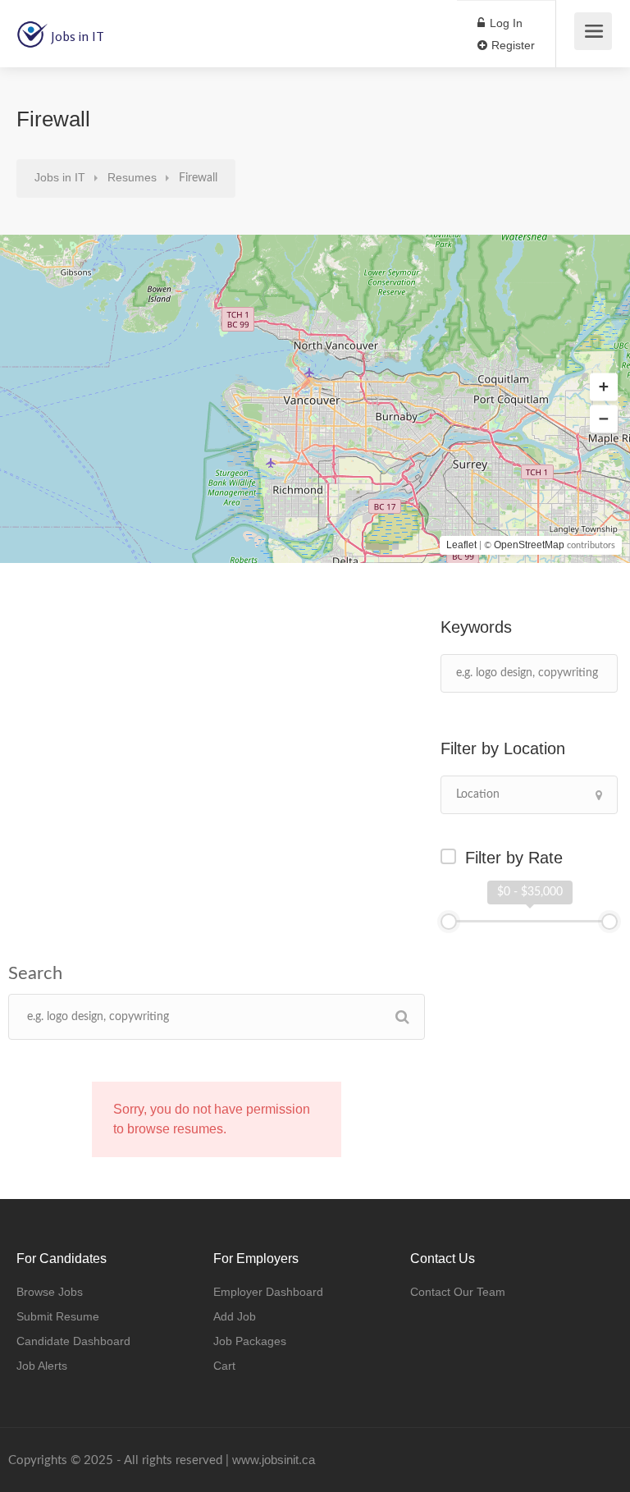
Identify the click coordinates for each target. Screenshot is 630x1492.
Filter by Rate (514, 858)
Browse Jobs (49, 1291)
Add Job (234, 1316)
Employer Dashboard (268, 1291)
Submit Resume (57, 1316)
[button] (604, 387)
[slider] (449, 921)
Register (511, 45)
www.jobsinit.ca (273, 1460)
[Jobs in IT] (32, 25)
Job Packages (249, 1341)
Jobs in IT (77, 36)
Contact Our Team (457, 1291)
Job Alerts (41, 1365)
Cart (224, 1365)
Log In (504, 23)
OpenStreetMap (529, 545)
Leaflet (461, 545)
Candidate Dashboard (73, 1341)
